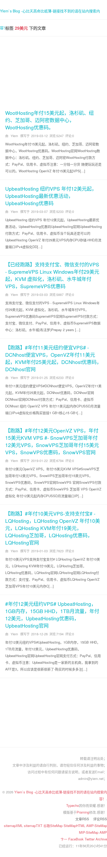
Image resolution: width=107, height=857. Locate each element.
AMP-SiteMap (96, 825)
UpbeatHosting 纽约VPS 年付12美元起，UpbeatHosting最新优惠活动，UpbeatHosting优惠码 (51, 195)
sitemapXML (14, 825)
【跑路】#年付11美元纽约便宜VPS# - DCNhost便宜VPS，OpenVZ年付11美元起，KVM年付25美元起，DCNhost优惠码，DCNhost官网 (53, 358)
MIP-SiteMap (89, 832)
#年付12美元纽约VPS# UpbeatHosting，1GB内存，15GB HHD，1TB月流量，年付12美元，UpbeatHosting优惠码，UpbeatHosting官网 (52, 614)
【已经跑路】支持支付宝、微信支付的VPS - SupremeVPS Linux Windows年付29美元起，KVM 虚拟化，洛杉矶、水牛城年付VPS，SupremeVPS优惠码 (52, 275)
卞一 (64, 839)
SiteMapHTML (75, 825)
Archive (101, 839)
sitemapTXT (33, 825)
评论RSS (100, 818)
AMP (103, 832)
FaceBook (76, 839)
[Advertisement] (53, 72)
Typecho (72, 805)
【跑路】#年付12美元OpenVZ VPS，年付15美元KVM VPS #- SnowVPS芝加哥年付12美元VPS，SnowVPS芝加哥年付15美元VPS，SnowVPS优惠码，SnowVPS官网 (52, 441)
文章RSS (82, 818)
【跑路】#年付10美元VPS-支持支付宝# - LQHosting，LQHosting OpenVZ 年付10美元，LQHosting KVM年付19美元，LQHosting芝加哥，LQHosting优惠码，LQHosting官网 (52, 528)
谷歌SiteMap (53, 825)
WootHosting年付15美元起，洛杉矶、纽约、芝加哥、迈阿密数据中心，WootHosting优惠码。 (49, 120)
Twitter (90, 839)
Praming (83, 812)
